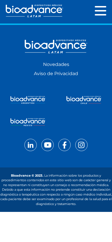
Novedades (56, 64)
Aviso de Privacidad (56, 73)
